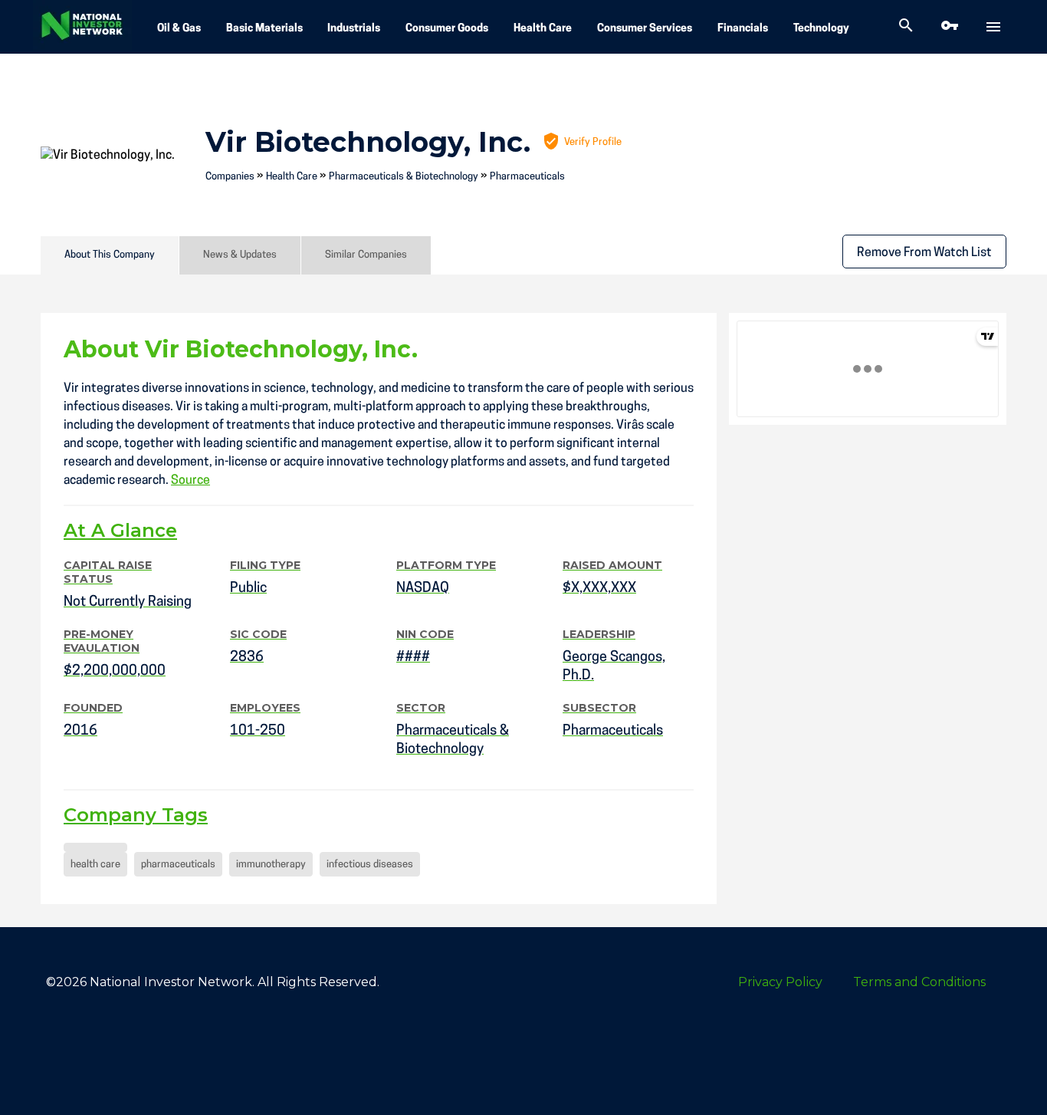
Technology (821, 29)
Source (190, 481)
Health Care (543, 29)
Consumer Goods (446, 29)
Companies (229, 177)
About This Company (109, 255)
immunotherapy (271, 865)
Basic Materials (264, 29)
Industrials (353, 29)
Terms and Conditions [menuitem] (919, 982)
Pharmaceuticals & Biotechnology (403, 177)
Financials (742, 29)
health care (95, 865)
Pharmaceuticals (527, 177)
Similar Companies (366, 255)
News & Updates (240, 255)
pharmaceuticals (178, 865)
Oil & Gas (179, 29)
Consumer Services (644, 29)
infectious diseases (370, 865)
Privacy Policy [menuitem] (780, 982)
